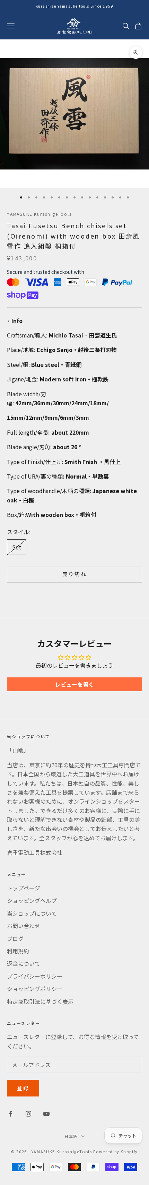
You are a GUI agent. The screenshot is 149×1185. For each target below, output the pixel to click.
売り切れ (74, 573)
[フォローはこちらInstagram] (28, 1113)
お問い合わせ (23, 926)
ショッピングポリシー (34, 988)
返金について (23, 963)
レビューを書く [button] (74, 684)
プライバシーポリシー (34, 976)
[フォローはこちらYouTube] (46, 1113)
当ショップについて (32, 913)
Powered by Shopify (115, 1151)
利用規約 (18, 951)
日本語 (71, 1136)
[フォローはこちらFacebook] (10, 1113)
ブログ (15, 938)
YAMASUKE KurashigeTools (39, 214)
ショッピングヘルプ (32, 900)
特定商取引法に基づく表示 (40, 1001)
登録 (23, 1088)
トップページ (23, 888)
